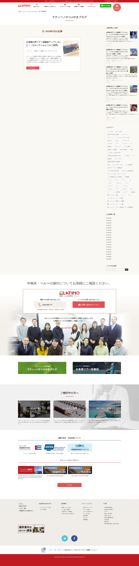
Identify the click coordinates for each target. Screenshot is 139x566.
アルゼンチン (119, 183)
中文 (115, 1)
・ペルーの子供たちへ (87, 511)
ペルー (130, 180)
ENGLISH (108, 1)
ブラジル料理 (127, 146)
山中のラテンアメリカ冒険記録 (114, 167)
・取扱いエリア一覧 (66, 507)
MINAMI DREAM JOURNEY (114, 161)
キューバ (118, 186)
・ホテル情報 (42, 509)
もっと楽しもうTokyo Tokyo (114, 152)
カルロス (117, 140)
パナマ (117, 189)
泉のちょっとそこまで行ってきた (115, 164)
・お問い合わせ (107, 515)
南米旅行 (109, 146)
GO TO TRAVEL (123, 149)
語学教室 (109, 158)
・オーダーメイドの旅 (45, 507)
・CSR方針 (106, 519)
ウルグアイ (125, 192)
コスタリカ (131, 189)
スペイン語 (110, 131)
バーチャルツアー (126, 140)
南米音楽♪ (133, 192)
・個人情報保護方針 (108, 517)
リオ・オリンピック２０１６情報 (115, 198)
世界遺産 (127, 176)
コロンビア (110, 186)
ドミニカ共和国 (116, 192)
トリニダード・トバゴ (127, 143)
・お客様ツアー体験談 (66, 511)
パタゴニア (110, 183)
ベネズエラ (110, 189)
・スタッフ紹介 (86, 509)
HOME (20, 11)
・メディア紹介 (86, 513)
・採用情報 (85, 519)
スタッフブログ (48, 51)
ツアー (117, 143)
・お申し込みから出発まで (67, 513)
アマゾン (124, 180)
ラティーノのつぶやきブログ (30, 11)
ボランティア (118, 146)
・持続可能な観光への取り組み (111, 523)
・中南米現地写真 (107, 507)
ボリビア (117, 180)
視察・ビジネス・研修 (112, 195)
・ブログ (105, 511)
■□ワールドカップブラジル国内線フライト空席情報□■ (120, 207)
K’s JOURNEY (129, 164)
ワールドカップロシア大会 (123, 137)
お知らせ (109, 140)
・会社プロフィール (87, 507)
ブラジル (55, 51)
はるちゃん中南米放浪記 (127, 170)
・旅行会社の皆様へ (108, 509)
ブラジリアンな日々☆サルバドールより (116, 174)
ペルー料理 (126, 155)
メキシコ (127, 183)
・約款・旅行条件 (107, 513)
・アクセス (85, 517)
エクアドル (125, 186)
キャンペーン (125, 134)
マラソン (130, 195)
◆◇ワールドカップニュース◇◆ (115, 204)
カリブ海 (124, 189)
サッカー (123, 195)
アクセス (69, 485)
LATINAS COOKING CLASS (114, 155)
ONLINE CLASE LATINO (113, 134)
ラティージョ (110, 137)
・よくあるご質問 (65, 509)
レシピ (133, 155)
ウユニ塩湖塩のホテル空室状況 (114, 176)
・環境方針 (106, 521)
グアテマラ (110, 143)
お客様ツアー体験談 (39, 51)
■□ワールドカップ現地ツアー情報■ (115, 201)
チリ (108, 192)
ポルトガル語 (119, 131)
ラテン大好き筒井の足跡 (113, 170)
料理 (131, 149)
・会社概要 (85, 515)
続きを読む (32, 68)
